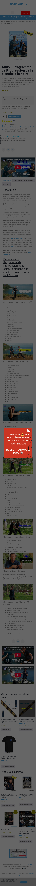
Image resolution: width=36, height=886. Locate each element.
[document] (18, 443)
